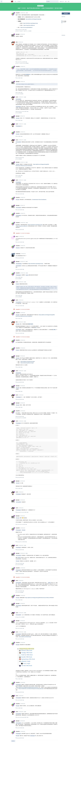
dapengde (19, 106)
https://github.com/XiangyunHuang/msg (33, 19)
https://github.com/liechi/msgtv (25, 636)
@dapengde (32, 735)
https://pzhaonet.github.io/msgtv (27, 362)
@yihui (27, 275)
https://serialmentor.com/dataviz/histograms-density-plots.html (31, 688)
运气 (36, 327)
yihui (19, 69)
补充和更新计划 (27, 74)
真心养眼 (54, 329)
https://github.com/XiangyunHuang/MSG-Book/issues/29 (27, 687)
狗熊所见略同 (30, 324)
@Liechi (19, 557)
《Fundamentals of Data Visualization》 (39, 199)
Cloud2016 (19, 99)
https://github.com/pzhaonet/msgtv (28, 361)
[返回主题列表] (1, 1)
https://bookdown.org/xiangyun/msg (35, 224)
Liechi (18, 118)
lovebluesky (19, 263)
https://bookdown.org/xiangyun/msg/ (30, 23)
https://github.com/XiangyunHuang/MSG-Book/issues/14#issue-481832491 (39, 597)
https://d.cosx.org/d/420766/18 (26, 27)
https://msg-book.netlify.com (29, 25)
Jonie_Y (18, 247)
